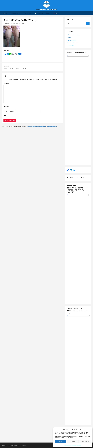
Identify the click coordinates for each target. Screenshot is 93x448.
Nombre (6, 106)
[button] (90, 429)
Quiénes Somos (39, 13)
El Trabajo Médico (71, 40)
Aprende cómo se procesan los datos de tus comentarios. (41, 126)
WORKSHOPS (27, 13)
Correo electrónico (9, 111)
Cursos (69, 37)
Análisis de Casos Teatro (73, 35)
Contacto (48, 13)
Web (4, 115)
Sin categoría (70, 45)
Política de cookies (67, 445)
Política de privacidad (76, 445)
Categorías (4, 13)
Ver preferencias (85, 441)
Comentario (7, 83)
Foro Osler (21, 23)
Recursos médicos (15, 13)
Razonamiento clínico (72, 43)
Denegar (73, 441)
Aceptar (60, 441)
